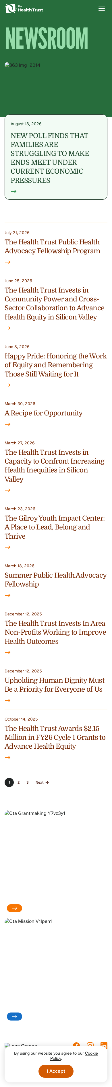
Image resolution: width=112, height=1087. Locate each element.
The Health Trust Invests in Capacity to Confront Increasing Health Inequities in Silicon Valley (54, 465)
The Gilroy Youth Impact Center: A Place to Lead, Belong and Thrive (55, 527)
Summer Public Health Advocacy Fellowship (56, 579)
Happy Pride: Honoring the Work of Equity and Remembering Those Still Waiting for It (56, 365)
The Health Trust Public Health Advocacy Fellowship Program (52, 246)
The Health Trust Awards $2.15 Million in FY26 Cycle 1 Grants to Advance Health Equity (55, 738)
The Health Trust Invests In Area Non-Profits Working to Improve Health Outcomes (55, 632)
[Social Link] (76, 1045)
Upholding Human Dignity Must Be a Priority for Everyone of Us (54, 684)
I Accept (56, 1071)
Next (40, 782)
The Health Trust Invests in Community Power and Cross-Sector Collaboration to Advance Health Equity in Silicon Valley (54, 303)
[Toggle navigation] (101, 8)
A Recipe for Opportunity (44, 413)
